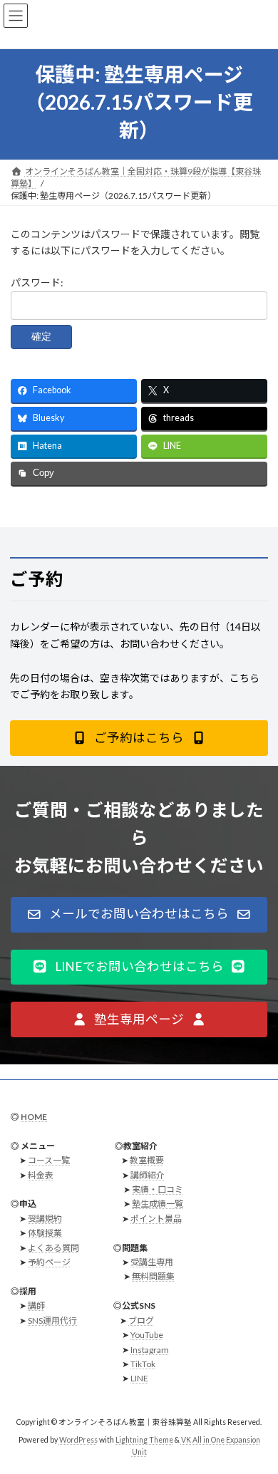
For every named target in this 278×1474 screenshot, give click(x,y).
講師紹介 (147, 1174)
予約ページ (49, 1262)
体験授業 (45, 1233)
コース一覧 (49, 1160)
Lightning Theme (144, 1439)
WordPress (78, 1439)
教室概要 (147, 1160)
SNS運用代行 (52, 1319)
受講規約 (45, 1218)
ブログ (141, 1319)
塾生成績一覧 (157, 1203)
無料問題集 (153, 1276)
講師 (36, 1305)
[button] (139, 738)
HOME (34, 1116)
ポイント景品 (156, 1218)
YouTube (146, 1334)
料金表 (40, 1174)
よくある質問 (53, 1247)
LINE (139, 1378)
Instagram (149, 1349)
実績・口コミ (157, 1189)
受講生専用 (151, 1262)
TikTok (142, 1364)
